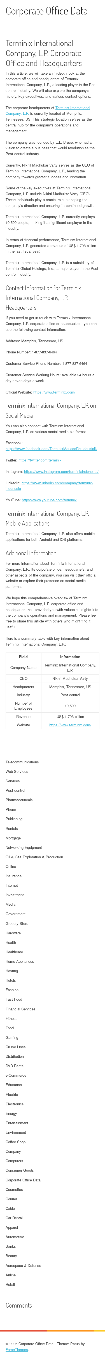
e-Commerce (16, 1075)
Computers (14, 1160)
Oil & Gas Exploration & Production (34, 856)
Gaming (12, 1037)
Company (13, 1151)
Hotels (11, 980)
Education (14, 1084)
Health (11, 942)
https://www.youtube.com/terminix (49, 499)
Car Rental (14, 1217)
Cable (10, 1208)
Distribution (15, 1056)
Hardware (13, 932)
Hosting (12, 970)
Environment (16, 1132)
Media (10, 904)
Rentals (12, 828)
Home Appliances (20, 961)
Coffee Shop (15, 1141)
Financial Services (21, 1009)
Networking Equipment (24, 847)
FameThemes (17, 1349)
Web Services (17, 771)
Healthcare (14, 951)
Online (11, 866)
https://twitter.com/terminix (40, 460)
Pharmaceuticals (19, 799)
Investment (15, 894)
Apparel (12, 1227)
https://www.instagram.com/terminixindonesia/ (61, 471)
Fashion (12, 989)
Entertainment (17, 1122)
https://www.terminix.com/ (54, 392)
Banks (11, 1246)
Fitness (12, 1018)
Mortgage (13, 838)
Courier (11, 1198)
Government (15, 913)
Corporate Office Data (47, 10)
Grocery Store (17, 923)
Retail (10, 1284)
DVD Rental (15, 1065)
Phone (11, 809)
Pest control (15, 790)
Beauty (11, 1255)
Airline (11, 1274)
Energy (11, 1113)
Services (13, 780)
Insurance (14, 875)
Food (10, 1027)
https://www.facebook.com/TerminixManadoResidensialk (51, 448)
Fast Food (14, 999)
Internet (12, 885)
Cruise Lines (16, 1046)
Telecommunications (22, 761)
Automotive (15, 1236)
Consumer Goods (20, 1170)
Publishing (14, 818)
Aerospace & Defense (23, 1265)
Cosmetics (14, 1189)
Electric (12, 1094)
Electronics (15, 1103)
